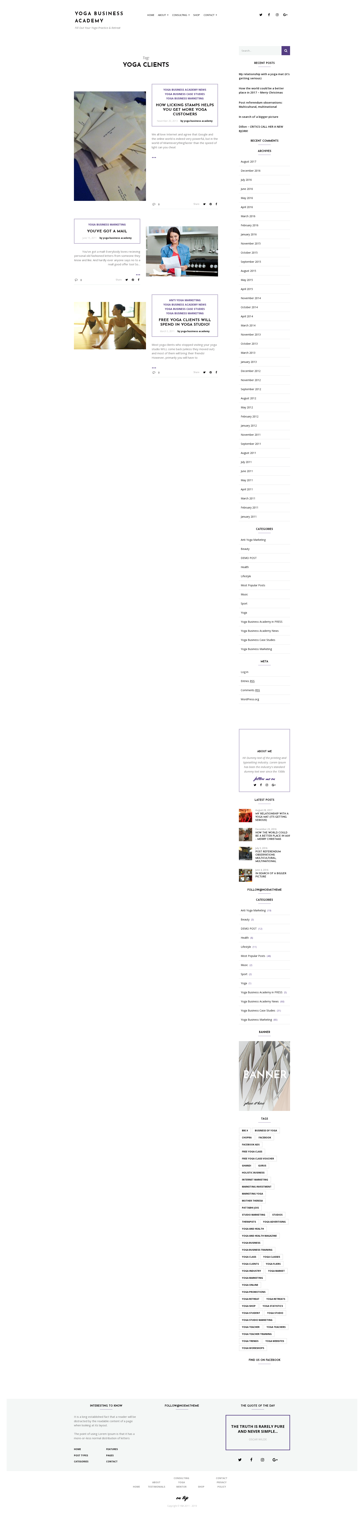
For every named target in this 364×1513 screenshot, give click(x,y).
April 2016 (247, 207)
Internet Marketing (255, 1179)
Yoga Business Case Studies (185, 94)
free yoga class (252, 1151)
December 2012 (250, 371)
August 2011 (248, 453)
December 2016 (250, 170)
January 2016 (249, 234)
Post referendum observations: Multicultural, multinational (260, 105)
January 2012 (249, 425)
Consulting (179, 15)
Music (244, 594)
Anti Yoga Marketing (185, 300)
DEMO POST (249, 558)
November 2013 (251, 334)
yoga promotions (253, 1292)
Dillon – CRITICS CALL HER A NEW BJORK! (261, 129)
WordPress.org (250, 699)
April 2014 (247, 316)
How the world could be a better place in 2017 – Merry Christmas (261, 90)
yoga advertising (274, 1221)
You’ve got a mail (107, 231)
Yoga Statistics (273, 1306)
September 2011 (251, 444)
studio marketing (253, 1214)
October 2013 (249, 343)
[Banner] (264, 1076)
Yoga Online (250, 1285)
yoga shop (249, 1306)
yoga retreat (250, 1299)
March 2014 (248, 325)
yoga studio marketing (257, 1320)
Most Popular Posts (253, 585)
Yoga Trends (250, 1341)
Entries (248, 681)
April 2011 (247, 489)
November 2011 (251, 434)
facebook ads (251, 1144)
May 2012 (247, 407)
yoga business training (257, 1249)
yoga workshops (253, 1348)
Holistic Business (253, 1172)
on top (182, 1497)
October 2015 (249, 252)
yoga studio (275, 1313)
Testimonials (156, 1486)
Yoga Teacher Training (257, 1334)
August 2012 (248, 398)
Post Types (81, 1455)
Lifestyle (246, 576)
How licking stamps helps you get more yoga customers (185, 109)
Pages (110, 1455)
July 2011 (246, 462)
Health (245, 567)
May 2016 (247, 198)
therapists (249, 1221)
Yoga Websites (274, 1341)
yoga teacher (251, 1327)
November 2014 (251, 298)
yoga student (251, 1313)
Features (112, 1449)
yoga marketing (252, 1278)
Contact (209, 15)
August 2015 (248, 271)
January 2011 (249, 516)
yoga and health (253, 1228)
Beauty (245, 549)
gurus (262, 1165)
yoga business (251, 1242)
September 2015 (251, 261)
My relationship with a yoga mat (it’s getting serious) (264, 76)
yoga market (276, 1270)
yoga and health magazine (259, 1235)
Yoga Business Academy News (184, 89)
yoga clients (250, 1263)
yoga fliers (273, 1263)
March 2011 (248, 498)
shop (196, 15)
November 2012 (251, 380)
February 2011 (249, 507)
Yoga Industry (251, 1270)
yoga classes (271, 1256)
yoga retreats (275, 1299)
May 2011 (247, 480)
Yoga (244, 612)
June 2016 (247, 189)
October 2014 (249, 307)
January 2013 (249, 362)
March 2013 (248, 352)
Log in (244, 672)
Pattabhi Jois (250, 1207)
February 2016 (249, 225)
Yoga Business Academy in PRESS (261, 621)
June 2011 (247, 471)
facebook (265, 1137)
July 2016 (246, 180)
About (162, 15)
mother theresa (252, 1200)
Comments (250, 690)
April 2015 (247, 289)
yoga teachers (276, 1327)
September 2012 (251, 389)
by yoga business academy (196, 121)
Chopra (247, 1137)
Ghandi (246, 1165)
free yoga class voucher (258, 1158)
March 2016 (248, 216)
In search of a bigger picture (258, 117)
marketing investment (256, 1186)
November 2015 (251, 243)
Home (150, 15)
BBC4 (245, 1130)
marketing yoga (252, 1193)
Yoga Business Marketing (185, 98)
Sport (244, 603)
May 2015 (247, 280)
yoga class (249, 1256)
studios (277, 1214)
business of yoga (266, 1130)
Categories (81, 1461)
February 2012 (249, 416)
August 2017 (248, 161)
